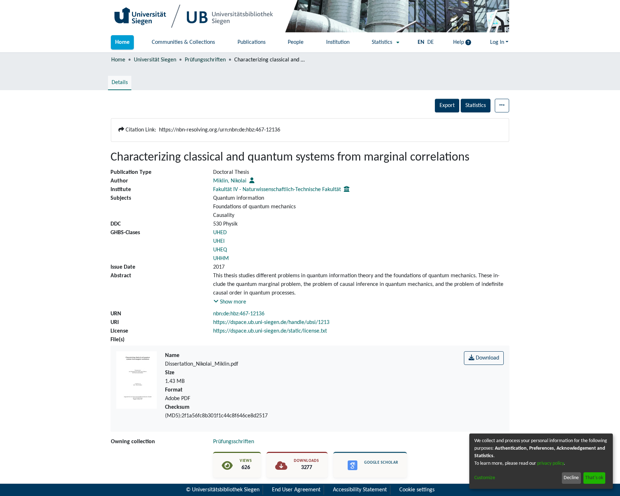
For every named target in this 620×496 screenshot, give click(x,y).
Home (118, 60)
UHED (220, 233)
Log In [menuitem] (497, 42)
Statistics (475, 105)
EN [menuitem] (421, 42)
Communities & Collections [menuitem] (183, 42)
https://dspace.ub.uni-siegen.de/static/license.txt (270, 331)
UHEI (219, 241)
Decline (571, 478)
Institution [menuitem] (337, 42)
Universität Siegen (155, 60)
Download (486, 358)
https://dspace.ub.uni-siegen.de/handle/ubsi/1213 (271, 322)
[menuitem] (383, 42)
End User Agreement (296, 490)
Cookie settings (417, 490)
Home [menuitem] (122, 42)
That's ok (594, 478)
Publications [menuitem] (252, 42)
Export (447, 105)
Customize (484, 478)
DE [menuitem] (430, 42)
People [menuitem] (296, 42)
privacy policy (550, 463)
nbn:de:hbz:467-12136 (238, 314)
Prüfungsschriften (205, 60)
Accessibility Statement (360, 490)
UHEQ (220, 250)
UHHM (221, 258)
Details (120, 82)
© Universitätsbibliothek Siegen (222, 490)
